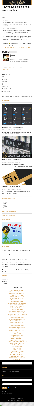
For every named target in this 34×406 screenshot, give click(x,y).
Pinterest (5, 84)
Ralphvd (11, 67)
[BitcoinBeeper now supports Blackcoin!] (17, 114)
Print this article (7, 91)
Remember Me (12, 387)
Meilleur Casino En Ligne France (17, 330)
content (15, 96)
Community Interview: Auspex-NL (10, 259)
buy (11, 96)
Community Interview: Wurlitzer (11, 187)
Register (4, 391)
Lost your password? (7, 393)
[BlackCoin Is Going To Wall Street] (17, 147)
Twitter (5, 79)
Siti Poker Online (17, 359)
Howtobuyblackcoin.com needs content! (16, 8)
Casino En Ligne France (17, 309)
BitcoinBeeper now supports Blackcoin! (13, 127)
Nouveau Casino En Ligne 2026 (17, 357)
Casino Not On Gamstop (17, 295)
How (18, 96)
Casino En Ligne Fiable (17, 356)
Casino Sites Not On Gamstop (17, 312)
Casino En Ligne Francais (17, 354)
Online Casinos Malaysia (17, 351)
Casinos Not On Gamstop (17, 296)
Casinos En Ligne (17, 346)
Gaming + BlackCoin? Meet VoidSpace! (12, 250)
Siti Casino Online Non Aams (17, 316)
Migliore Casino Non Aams (17, 328)
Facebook (6, 76)
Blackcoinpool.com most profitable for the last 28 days (15, 270)
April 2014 (5, 284)
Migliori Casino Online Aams (17, 340)
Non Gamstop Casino (17, 301)
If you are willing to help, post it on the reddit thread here (16, 47)
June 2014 (5, 279)
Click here (23, 400)
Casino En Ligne (17, 333)
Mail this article (7, 89)
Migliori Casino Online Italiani (17, 343)
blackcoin (7, 96)
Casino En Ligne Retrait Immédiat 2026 (17, 341)
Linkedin (5, 86)
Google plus (5, 81)
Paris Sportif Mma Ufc (17, 338)
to (31, 96)
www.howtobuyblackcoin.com (10, 28)
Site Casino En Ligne (17, 345)
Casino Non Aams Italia (17, 300)
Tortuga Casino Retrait (17, 353)
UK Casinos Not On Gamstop (17, 293)
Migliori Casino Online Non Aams (17, 292)
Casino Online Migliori (17, 290)
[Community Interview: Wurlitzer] (17, 177)
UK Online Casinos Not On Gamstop (17, 314)
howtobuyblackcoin (25, 96)
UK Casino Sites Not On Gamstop (17, 303)
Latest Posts (12, 52)
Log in (4, 387)
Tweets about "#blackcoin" (8, 215)
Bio (5, 52)
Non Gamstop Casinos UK (17, 304)
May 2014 (5, 281)
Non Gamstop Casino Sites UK (17, 311)
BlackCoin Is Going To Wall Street (11, 159)
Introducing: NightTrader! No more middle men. (14, 254)
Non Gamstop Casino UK (17, 306)
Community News (5, 69)
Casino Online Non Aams (17, 317)
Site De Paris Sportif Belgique (17, 332)
